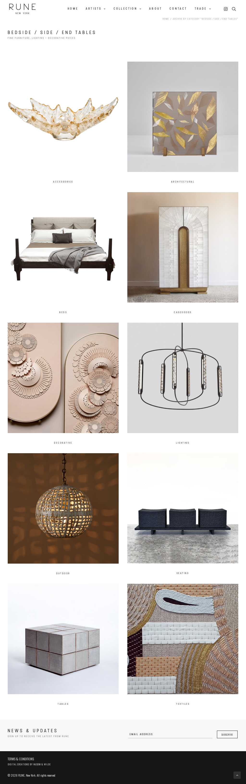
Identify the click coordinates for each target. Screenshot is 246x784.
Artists (94, 8)
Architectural (183, 182)
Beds (63, 312)
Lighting (183, 443)
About (155, 8)
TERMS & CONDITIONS (21, 758)
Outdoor (63, 573)
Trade (201, 8)
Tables (63, 704)
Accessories (63, 182)
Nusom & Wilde (42, 764)
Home (73, 8)
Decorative (63, 443)
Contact (178, 8)
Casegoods (183, 312)
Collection (125, 8)
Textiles (183, 704)
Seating (183, 573)
